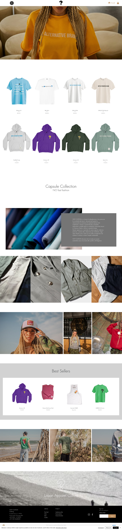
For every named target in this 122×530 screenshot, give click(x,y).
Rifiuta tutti (108, 527)
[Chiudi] (120, 528)
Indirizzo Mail (102, 512)
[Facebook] (92, 514)
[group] (61, 94)
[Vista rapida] (19, 91)
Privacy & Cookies (59, 515)
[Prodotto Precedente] (4, 91)
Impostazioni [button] (101, 527)
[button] (118, 3)
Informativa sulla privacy (61, 527)
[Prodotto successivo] (118, 91)
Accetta (115, 527)
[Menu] (12, 3)
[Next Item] (119, 333)
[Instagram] (89, 514)
